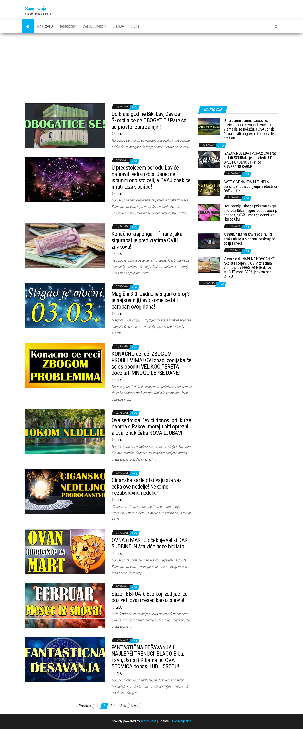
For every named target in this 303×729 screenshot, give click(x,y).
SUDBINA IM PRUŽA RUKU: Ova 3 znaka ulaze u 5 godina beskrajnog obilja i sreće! (249, 239)
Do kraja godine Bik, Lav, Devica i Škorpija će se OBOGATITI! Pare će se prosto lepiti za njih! (149, 120)
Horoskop (68, 27)
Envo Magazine (180, 721)
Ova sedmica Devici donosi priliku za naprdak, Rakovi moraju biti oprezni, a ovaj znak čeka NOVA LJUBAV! (151, 426)
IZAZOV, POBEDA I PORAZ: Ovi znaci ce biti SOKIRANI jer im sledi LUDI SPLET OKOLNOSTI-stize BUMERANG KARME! (250, 160)
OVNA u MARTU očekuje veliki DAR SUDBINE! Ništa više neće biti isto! (150, 543)
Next (134, 706)
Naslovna (45, 27)
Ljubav (118, 27)
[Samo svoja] (28, 26)
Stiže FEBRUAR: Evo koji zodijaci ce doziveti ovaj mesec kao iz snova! (150, 597)
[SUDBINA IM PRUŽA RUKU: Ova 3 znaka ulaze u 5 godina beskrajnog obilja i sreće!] (209, 240)
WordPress (148, 721)
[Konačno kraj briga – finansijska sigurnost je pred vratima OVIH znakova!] (65, 245)
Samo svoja (35, 8)
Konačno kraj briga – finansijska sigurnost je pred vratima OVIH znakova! (147, 240)
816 (123, 706)
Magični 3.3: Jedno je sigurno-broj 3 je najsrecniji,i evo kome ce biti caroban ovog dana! (151, 300)
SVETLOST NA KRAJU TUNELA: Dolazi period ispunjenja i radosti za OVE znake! (250, 186)
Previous (85, 706)
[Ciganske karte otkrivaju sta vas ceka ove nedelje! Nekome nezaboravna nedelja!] (65, 491)
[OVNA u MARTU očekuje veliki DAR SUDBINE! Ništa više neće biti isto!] (65, 551)
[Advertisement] (151, 67)
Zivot (135, 27)
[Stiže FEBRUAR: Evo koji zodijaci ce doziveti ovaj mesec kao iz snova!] (65, 605)
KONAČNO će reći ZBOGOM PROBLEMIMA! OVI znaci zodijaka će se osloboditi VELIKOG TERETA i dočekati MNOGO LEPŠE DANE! (151, 363)
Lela (119, 134)
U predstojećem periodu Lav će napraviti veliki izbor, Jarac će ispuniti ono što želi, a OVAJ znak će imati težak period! (151, 177)
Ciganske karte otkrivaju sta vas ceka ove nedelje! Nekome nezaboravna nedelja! (147, 486)
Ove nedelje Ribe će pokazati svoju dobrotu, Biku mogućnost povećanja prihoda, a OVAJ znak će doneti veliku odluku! (251, 212)
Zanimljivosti (94, 27)
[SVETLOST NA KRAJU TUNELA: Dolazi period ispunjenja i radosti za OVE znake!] (209, 188)
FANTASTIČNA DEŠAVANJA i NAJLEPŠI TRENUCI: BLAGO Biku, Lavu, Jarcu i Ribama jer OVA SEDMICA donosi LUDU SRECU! (148, 657)
